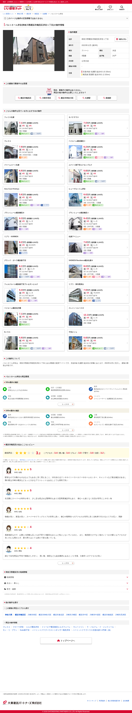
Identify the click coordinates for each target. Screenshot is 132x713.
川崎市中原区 (95, 615)
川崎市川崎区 (71, 615)
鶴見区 (37, 14)
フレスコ (6, 627)
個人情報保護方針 (114, 701)
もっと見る (65, 563)
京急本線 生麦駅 (89, 72)
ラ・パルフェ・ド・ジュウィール (100, 627)
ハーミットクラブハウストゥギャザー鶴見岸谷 (51, 630)
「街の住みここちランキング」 (28, 460)
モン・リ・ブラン (10, 630)
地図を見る (122, 39)
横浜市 (29, 14)
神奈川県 (20, 14)
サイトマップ (91, 701)
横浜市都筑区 (107, 615)
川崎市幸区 (46, 98)
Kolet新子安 (25, 630)
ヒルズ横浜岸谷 (32, 627)
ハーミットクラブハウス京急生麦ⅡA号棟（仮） (92, 630)
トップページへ (67, 641)
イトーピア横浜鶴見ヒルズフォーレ (56, 627)
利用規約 (102, 701)
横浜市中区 (83, 615)
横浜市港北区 (58, 615)
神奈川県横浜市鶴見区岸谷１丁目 (95, 39)
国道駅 (108, 98)
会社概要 (126, 701)
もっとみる (65, 404)
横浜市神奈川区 (67, 98)
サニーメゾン (78, 627)
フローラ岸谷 (18, 627)
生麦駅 (45, 14)
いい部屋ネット (8, 14)
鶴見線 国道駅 (88, 74)
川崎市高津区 (120, 615)
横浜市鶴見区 (25, 98)
